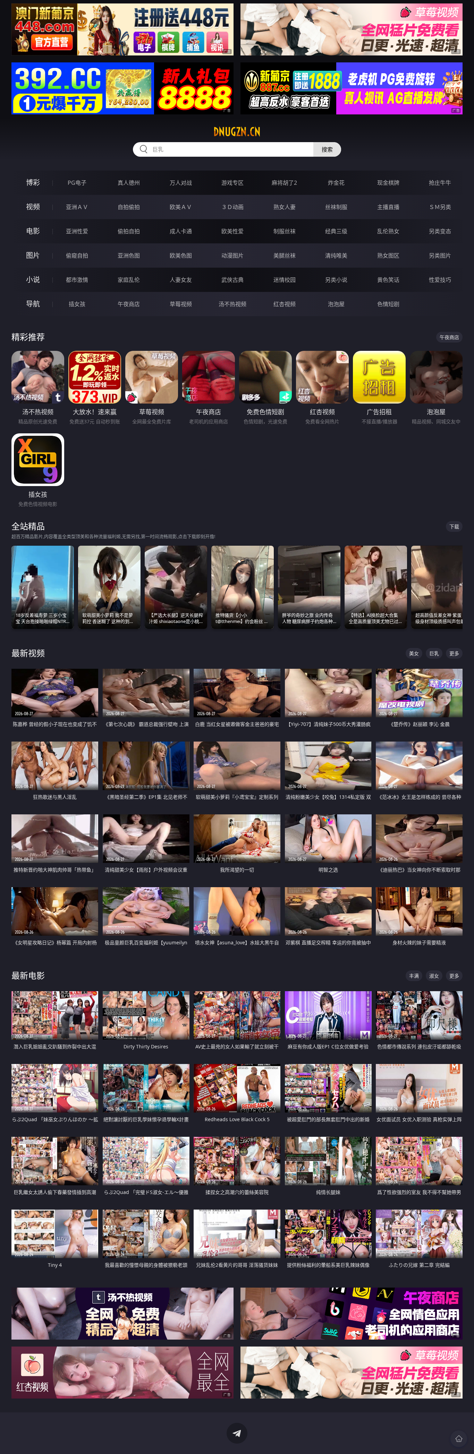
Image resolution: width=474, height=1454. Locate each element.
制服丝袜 (284, 231)
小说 (33, 279)
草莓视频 (181, 304)
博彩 (33, 182)
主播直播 (388, 207)
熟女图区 (388, 255)
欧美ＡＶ (181, 207)
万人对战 (181, 183)
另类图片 (440, 255)
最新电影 (28, 975)
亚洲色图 (129, 255)
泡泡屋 (336, 304)
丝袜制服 (336, 207)
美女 (414, 653)
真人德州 (129, 183)
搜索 (327, 149)
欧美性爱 (232, 231)
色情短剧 (388, 304)
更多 (454, 653)
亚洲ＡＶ (77, 207)
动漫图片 (232, 255)
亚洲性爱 (77, 231)
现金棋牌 (388, 183)
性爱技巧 (440, 280)
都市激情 (77, 280)
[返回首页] (458, 1438)
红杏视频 (284, 304)
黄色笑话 (388, 280)
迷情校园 (284, 280)
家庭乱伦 (129, 280)
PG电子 (77, 183)
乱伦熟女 (388, 231)
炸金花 (336, 183)
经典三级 (336, 231)
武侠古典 (232, 280)
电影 (33, 231)
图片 (33, 255)
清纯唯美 (336, 255)
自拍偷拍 (129, 207)
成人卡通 (181, 231)
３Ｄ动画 (232, 207)
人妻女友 (181, 280)
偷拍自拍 (129, 231)
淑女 (434, 975)
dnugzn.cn (237, 132)
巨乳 (434, 653)
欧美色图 (181, 255)
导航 (33, 304)
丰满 (414, 975)
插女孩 (77, 304)
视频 (33, 206)
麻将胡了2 (284, 183)
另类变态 (440, 231)
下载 (454, 526)
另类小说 (336, 280)
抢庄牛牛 (440, 183)
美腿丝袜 (284, 255)
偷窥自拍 (77, 255)
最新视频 (28, 653)
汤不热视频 (232, 304)
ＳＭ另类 (440, 207)
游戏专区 (232, 183)
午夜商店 (129, 304)
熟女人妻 (284, 207)
